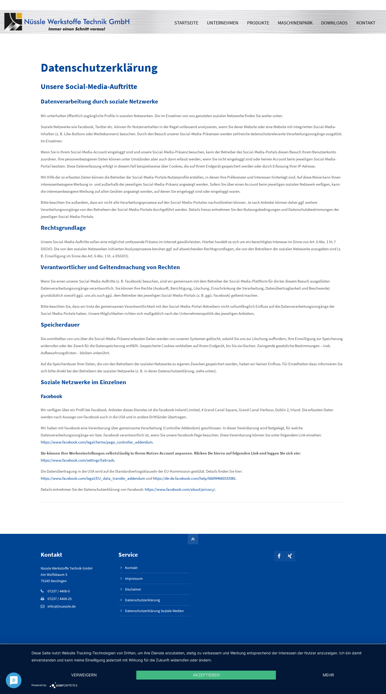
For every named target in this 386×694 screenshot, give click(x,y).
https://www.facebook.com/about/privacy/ (180, 489)
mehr (328, 674)
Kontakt (131, 567)
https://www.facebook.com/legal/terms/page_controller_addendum (97, 442)
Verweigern (84, 674)
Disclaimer (133, 589)
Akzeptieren (206, 674)
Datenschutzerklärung (142, 600)
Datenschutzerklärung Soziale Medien (154, 610)
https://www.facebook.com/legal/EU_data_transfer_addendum (93, 478)
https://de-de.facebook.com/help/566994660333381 (194, 478)
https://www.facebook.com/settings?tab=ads (77, 460)
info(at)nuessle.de (62, 606)
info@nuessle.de (316, 4)
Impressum (134, 578)
